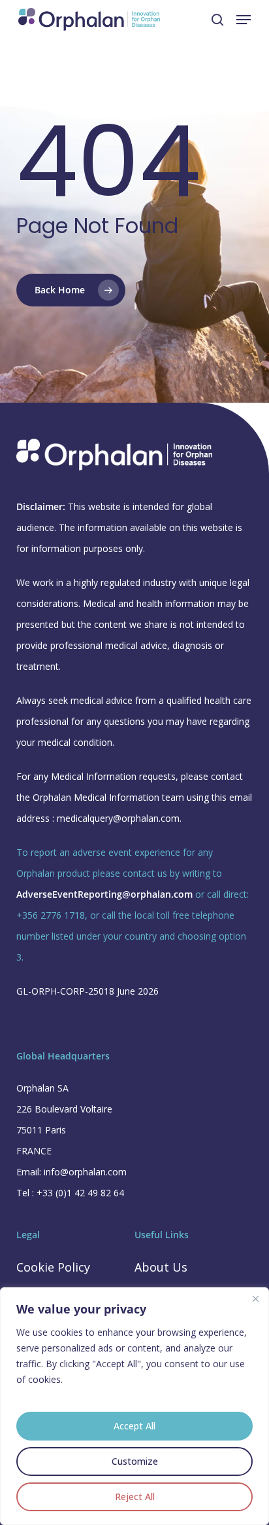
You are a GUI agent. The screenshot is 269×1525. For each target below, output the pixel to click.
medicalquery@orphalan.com (118, 818)
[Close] (255, 1298)
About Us (160, 1267)
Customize (135, 1461)
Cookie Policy (53, 1267)
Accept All (134, 1426)
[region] (134, 1406)
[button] (243, 19)
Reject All (135, 1496)
